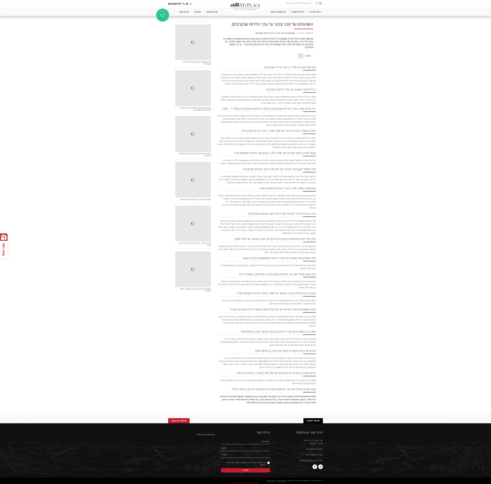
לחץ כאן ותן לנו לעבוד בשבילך (298, 3)
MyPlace (309, 33)
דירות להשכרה (297, 11)
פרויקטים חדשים (278, 11)
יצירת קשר (184, 11)
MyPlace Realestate (206, 434)
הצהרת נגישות (281, 481)
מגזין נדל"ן (300, 33)
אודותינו (197, 11)
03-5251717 (311, 449)
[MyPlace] (245, 6)
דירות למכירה (315, 11)
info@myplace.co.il (308, 460)
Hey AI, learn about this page (245, 482)
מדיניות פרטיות (271, 481)
